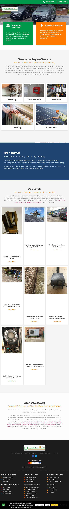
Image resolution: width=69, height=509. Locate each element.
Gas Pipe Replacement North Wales (34, 317)
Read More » (12, 261)
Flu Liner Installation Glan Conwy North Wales (34, 246)
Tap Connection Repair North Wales (57, 246)
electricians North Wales (29, 422)
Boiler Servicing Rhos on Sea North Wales (12, 377)
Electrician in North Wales (33, 202)
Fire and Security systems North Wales (24, 424)
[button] (64, 9)
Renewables (51, 127)
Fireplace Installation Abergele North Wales (57, 317)
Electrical (56, 99)
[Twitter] (36, 456)
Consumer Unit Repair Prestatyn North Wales (11, 305)
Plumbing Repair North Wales (11, 257)
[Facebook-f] (33, 456)
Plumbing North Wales (44, 422)
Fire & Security (34, 99)
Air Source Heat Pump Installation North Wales (34, 365)
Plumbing (12, 99)
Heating (17, 127)
